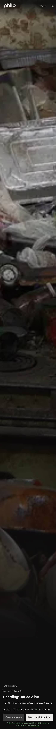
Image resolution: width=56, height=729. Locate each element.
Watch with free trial (39, 717)
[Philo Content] (52, 6)
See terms (35, 725)
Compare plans (13, 717)
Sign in (43, 6)
